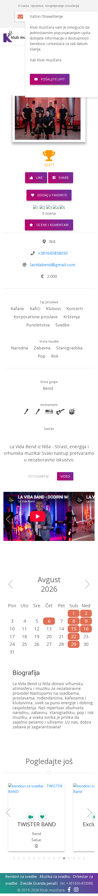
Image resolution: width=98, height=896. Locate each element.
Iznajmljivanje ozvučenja (62, 6)
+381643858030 (53, 253)
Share (63, 177)
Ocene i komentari (52, 225)
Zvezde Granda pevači (38, 883)
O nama (23, 6)
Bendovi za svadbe (21, 876)
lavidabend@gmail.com (52, 264)
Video (65, 476)
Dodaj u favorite (51, 195)
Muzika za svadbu (55, 876)
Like (39, 177)
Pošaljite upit (52, 79)
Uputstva (37, 6)
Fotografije (38, 476)
